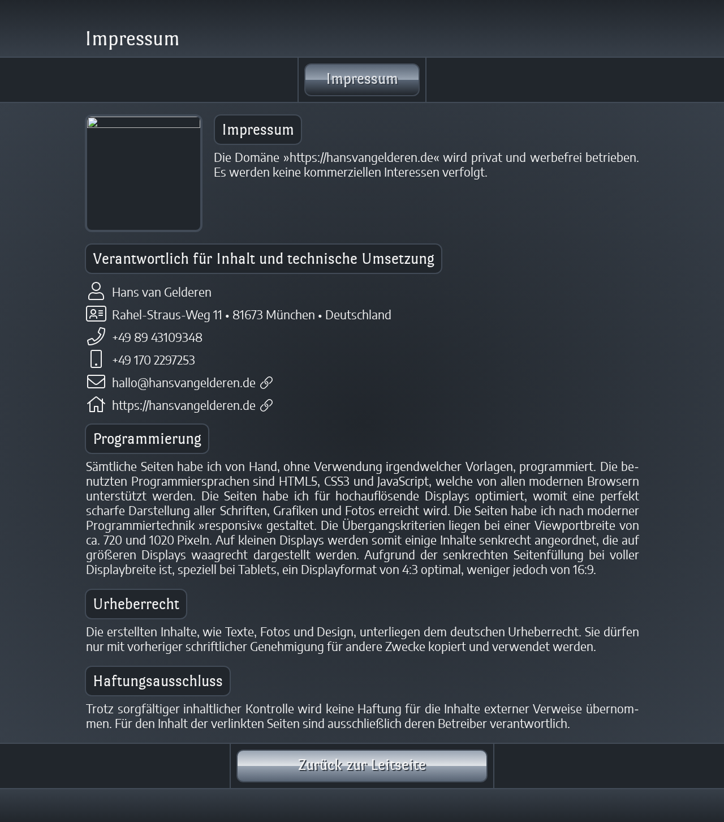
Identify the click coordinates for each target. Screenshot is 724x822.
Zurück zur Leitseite (362, 765)
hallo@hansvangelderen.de (184, 383)
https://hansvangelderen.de (184, 406)
